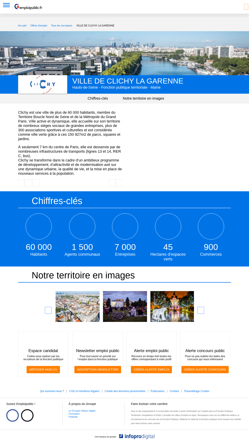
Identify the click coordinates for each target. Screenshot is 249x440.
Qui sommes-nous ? (52, 391)
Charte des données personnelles (125, 391)
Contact (174, 391)
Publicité (73, 416)
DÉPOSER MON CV (43, 369)
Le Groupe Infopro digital (82, 410)
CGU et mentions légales (84, 391)
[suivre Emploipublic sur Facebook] (12, 415)
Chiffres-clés (98, 98)
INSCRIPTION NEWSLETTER (97, 369)
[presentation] (48, 310)
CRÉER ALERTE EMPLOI (151, 369)
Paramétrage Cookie (196, 391)
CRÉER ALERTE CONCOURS (205, 369)
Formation (74, 413)
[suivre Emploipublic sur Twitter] (27, 415)
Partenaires (157, 391)
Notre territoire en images (143, 98)
